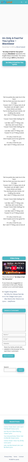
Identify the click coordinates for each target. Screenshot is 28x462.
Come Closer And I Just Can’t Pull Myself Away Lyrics (14, 428)
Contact (21, 456)
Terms (15, 456)
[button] (21, 2)
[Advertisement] (14, 20)
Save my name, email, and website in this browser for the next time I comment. (14, 349)
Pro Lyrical (16, 459)
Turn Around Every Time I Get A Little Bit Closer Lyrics (13, 437)
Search (6, 367)
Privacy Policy (8, 456)
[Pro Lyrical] (6, 2)
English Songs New (10, 292)
